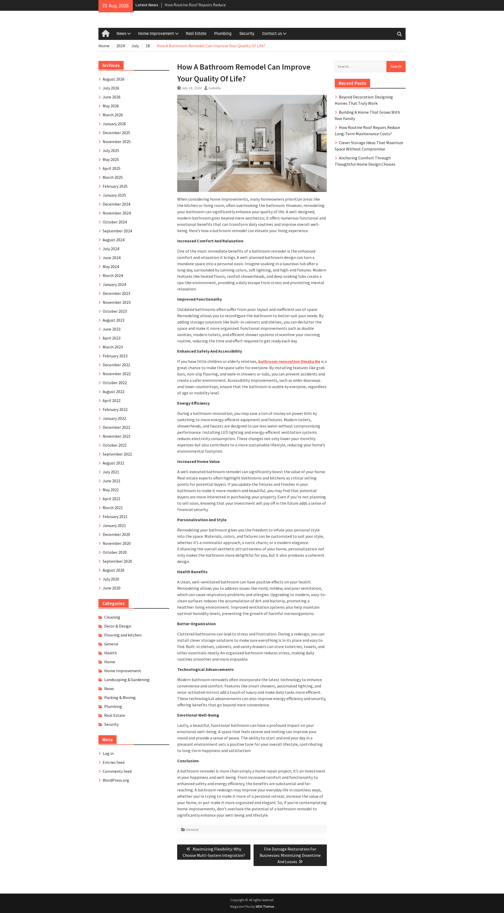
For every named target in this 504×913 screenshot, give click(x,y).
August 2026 (113, 79)
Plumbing (223, 33)
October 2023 (115, 311)
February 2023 (115, 355)
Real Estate (196, 33)
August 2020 (113, 570)
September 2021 (117, 454)
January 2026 (114, 123)
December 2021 (116, 427)
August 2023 (113, 320)
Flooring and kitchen (122, 635)
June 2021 (111, 480)
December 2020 (116, 534)
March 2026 (113, 114)
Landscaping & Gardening (127, 679)
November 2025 (117, 141)
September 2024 (117, 230)
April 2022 (111, 400)
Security (246, 33)
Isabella (215, 88)
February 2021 (115, 516)
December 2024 (116, 204)
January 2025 (114, 195)
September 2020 (117, 561)
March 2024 (113, 275)
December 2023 (116, 293)
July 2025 (111, 150)
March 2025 (113, 177)
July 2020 (111, 579)
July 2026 (111, 88)
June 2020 (111, 588)
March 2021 (113, 507)
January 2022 (114, 418)
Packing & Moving (120, 697)
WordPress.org (116, 780)
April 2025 (111, 168)
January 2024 (114, 284)
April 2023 (111, 338)
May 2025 (111, 159)
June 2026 (111, 97)
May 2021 (111, 489)
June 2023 (111, 329)
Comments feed (117, 771)
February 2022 (115, 409)
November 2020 (117, 543)
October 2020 (115, 552)
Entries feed (113, 762)
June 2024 (111, 257)
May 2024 (111, 266)
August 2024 (113, 239)
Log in (108, 753)
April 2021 (111, 498)
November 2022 (117, 373)
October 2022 (115, 382)
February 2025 (115, 186)
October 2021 (115, 445)
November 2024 (117, 213)
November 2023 (117, 302)
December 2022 (116, 364)
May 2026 (111, 105)
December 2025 (116, 132)
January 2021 (114, 525)
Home (109, 661)
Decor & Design (117, 626)
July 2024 (111, 248)
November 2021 (117, 436)
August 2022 (113, 391)
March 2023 (113, 346)
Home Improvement (156, 33)
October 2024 (115, 222)
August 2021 (113, 463)
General (192, 829)
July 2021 (111, 471)
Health (110, 652)
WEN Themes (265, 906)
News (121, 33)
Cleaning (112, 617)
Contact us (272, 33)
